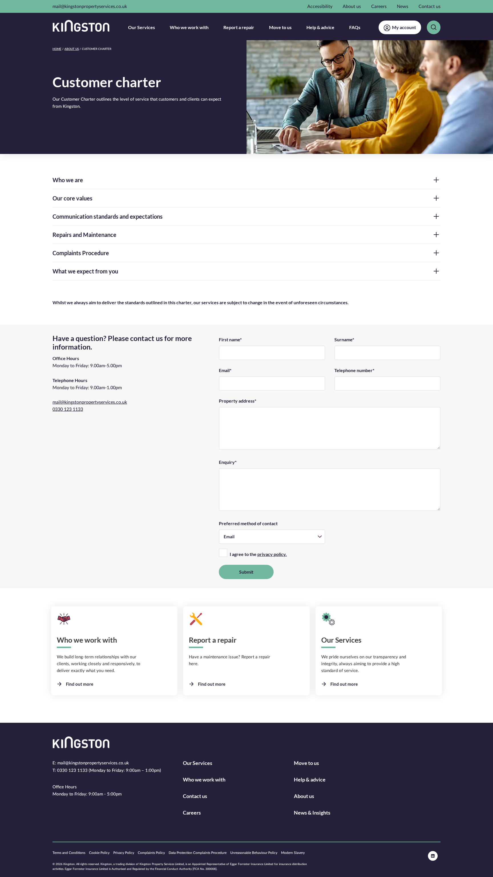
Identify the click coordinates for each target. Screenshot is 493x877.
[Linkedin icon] (433, 856)
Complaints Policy (151, 852)
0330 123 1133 (67, 409)
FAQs (354, 27)
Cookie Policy (99, 852)
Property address (237, 400)
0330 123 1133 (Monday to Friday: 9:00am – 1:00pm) (109, 770)
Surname (344, 339)
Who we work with (189, 27)
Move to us (280, 27)
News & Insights (312, 812)
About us (352, 6)
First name (230, 339)
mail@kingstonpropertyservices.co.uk (89, 6)
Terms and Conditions (68, 852)
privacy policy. (272, 554)
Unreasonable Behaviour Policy (253, 852)
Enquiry (228, 462)
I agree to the (258, 554)
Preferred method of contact (248, 523)
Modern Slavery (293, 852)
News (402, 6)
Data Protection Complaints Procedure (198, 852)
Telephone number (354, 370)
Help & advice (320, 27)
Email (225, 370)
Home (56, 49)
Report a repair (238, 27)
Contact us (430, 6)
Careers (379, 6)
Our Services (141, 27)
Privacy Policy (123, 852)
